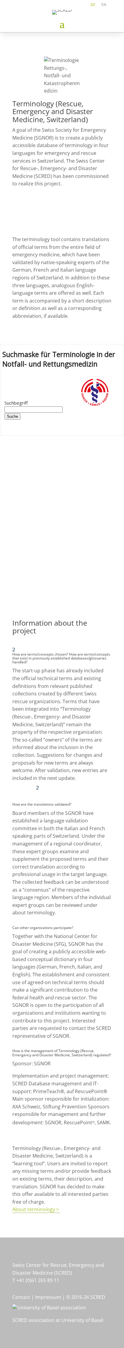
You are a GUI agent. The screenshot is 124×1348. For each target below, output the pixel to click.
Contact (21, 1297)
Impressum (48, 1297)
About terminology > (36, 1209)
